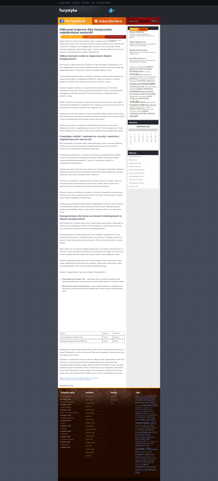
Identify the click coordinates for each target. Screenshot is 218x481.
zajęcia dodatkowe (139, 112)
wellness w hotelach (145, 107)
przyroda (68, 379)
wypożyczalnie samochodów (144, 462)
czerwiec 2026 (90, 403)
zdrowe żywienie (147, 113)
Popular (134, 29)
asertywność (142, 67)
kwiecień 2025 (90, 449)
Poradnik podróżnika (67, 418)
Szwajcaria (75, 379)
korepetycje (133, 81)
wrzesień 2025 (90, 433)
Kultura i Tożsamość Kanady (69, 412)
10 (130, 137)
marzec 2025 (90, 452)
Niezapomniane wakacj (138, 50)
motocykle (148, 83)
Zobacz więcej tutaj (135, 166)
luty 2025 (88, 456)
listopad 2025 (90, 426)
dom (149, 74)
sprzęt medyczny (144, 443)
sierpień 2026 (90, 396)
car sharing (147, 71)
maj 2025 (89, 446)
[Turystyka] (81, 11)
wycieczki (88, 379)
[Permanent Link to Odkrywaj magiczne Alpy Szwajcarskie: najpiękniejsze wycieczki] (86, 31)
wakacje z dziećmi (135, 107)
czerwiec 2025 (90, 442)
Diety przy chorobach (67, 439)
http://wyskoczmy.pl (135, 156)
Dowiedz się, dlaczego (136, 179)
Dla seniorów (65, 444)
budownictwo (137, 71)
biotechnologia (146, 69)
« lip (129, 148)
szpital (142, 102)
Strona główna (64, 3)
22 (151, 139)
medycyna (135, 83)
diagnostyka (143, 74)
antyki (132, 67)
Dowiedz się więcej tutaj (136, 170)
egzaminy (153, 77)
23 (155, 139)
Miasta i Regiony (66, 407)
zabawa (139, 111)
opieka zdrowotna (145, 89)
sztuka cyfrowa (150, 102)
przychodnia (147, 91)
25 (135, 141)
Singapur (63, 428)
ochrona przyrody (137, 87)
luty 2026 (88, 416)
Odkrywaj (95, 378)
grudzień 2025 (90, 423)
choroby (134, 74)
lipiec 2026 (89, 400)
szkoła (134, 101)
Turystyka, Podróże (104, 3)
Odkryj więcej (133, 160)
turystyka (81, 379)
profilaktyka (136, 91)
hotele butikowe (150, 79)
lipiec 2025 (89, 439)
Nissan (63, 423)
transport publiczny (139, 105)
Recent (143, 29)
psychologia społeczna (139, 94)
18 (135, 139)
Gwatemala (64, 434)
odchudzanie (148, 86)
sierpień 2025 (90, 436)
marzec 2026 (90, 413)
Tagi (92, 3)
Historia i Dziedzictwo (67, 402)
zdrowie (134, 116)
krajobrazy (81, 378)
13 (143, 137)
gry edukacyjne (142, 79)
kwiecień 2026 (90, 410)
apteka (136, 67)
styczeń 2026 (90, 419)
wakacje (152, 105)
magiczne (88, 378)
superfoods (144, 98)
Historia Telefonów (137, 32)
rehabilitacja (133, 96)
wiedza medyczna (137, 109)
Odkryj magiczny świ (138, 42)
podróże (62, 379)
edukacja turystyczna (143, 76)
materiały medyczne (146, 81)
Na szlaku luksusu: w (138, 58)
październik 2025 (91, 429)
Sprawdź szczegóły (135, 163)
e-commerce (144, 408)
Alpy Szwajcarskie (68, 378)
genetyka (133, 79)
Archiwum (75, 3)
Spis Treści (85, 3)
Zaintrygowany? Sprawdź (137, 173)
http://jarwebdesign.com (136, 176)
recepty (152, 94)
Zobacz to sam (133, 186)
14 (147, 137)
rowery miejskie (142, 96)
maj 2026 (89, 406)
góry (76, 378)
